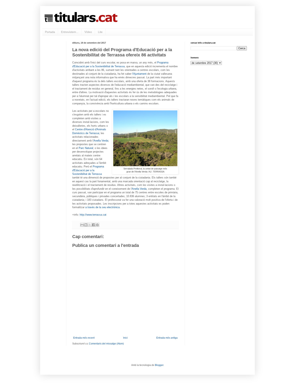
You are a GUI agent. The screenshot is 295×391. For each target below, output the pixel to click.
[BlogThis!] (86, 225)
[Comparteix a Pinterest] (97, 225)
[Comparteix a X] (90, 225)
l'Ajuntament (139, 73)
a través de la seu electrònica (102, 207)
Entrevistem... (69, 32)
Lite (100, 32)
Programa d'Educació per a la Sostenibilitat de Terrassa (88, 170)
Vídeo (88, 32)
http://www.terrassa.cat (93, 214)
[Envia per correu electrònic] (82, 225)
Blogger (159, 365)
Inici (125, 337)
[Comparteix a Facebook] (94, 225)
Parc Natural (86, 148)
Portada (50, 32)
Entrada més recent (84, 337)
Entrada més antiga (167, 337)
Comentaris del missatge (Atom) (106, 343)
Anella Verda (101, 140)
